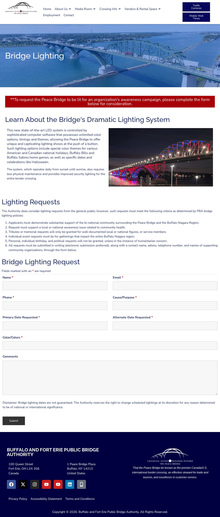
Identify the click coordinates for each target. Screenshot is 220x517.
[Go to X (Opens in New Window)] (23, 484)
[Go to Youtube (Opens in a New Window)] (46, 484)
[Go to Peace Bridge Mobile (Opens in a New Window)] (81, 484)
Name (8, 277)
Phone (8, 297)
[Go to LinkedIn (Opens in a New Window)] (69, 484)
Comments (10, 356)
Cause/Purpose (125, 297)
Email (118, 277)
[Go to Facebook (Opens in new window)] (11, 484)
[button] (63, 9)
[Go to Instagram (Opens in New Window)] (34, 484)
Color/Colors (13, 337)
